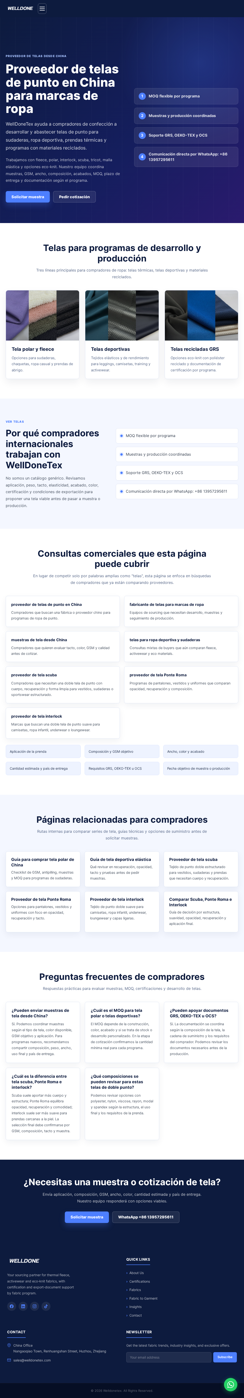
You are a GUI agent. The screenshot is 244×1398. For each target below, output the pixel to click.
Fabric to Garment (143, 1298)
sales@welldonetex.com (32, 1360)
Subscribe (225, 1357)
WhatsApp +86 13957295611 (145, 1217)
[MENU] (42, 8)
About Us (136, 1273)
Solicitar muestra (27, 196)
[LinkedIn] (23, 1306)
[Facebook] (11, 1306)
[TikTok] (46, 1306)
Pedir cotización (74, 196)
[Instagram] (34, 1306)
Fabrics (135, 1290)
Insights (135, 1307)
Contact (135, 1315)
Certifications (139, 1281)
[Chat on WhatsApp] (230, 1384)
